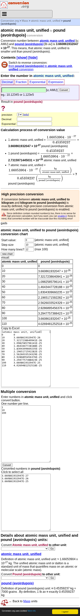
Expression (55, 82)
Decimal (7, 82)
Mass (25, 20)
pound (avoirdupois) (29, 44)
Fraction (21, 82)
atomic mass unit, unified (45, 20)
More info (32, 610)
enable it (62, 216)
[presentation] (61, 139)
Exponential (37, 82)
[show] (22, 57)
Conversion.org (10, 20)
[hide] (32, 57)
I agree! (65, 611)
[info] (26, 114)
